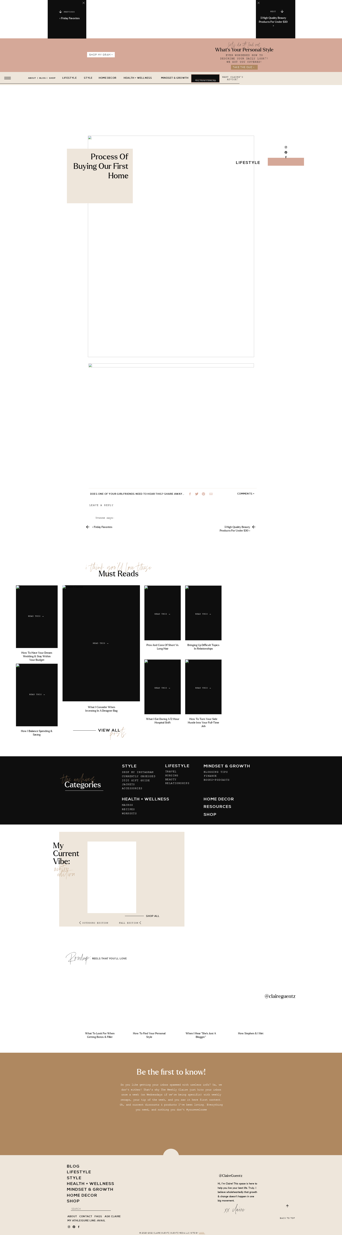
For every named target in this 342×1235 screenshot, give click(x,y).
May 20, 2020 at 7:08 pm (119, 550)
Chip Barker (226, 736)
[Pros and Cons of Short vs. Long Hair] (162, 612)
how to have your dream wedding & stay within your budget (36, 656)
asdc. (202, 1233)
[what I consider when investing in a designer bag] (101, 643)
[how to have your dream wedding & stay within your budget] (37, 616)
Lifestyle (248, 162)
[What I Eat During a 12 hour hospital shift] (162, 686)
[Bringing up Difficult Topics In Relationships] (203, 612)
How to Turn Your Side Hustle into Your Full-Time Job (203, 723)
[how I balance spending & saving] (37, 695)
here (197, 877)
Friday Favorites (70, 18)
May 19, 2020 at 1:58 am (113, 523)
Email (94, 584)
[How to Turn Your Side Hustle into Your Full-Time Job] (203, 686)
